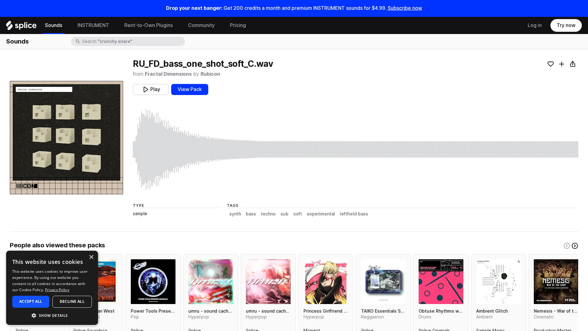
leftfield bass (354, 213)
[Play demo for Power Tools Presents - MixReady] (153, 282)
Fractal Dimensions (168, 74)
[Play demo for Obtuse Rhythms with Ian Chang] (441, 282)
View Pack (190, 89)
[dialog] (52, 288)
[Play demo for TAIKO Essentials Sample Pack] (383, 282)
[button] (52, 315)
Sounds (53, 25)
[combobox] (133, 41)
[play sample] (355, 149)
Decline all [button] (72, 301)
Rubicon (210, 74)
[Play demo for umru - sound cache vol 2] (268, 282)
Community (201, 25)
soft (297, 213)
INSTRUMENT (93, 25)
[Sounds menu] (67, 25)
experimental (321, 213)
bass (251, 213)
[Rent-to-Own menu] (177, 25)
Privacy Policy (57, 289)
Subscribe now (405, 8)
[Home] (21, 27)
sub (284, 213)
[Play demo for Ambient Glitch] (498, 282)
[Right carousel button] (575, 246)
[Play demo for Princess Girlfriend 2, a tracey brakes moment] (326, 282)
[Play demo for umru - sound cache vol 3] (211, 282)
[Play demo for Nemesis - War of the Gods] (556, 282)
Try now (566, 25)
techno (268, 213)
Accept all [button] (30, 301)
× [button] (91, 257)
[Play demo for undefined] (66, 137)
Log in (535, 25)
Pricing (238, 25)
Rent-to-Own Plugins (148, 25)
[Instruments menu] (113, 25)
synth (235, 213)
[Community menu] (219, 25)
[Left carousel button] (567, 246)
